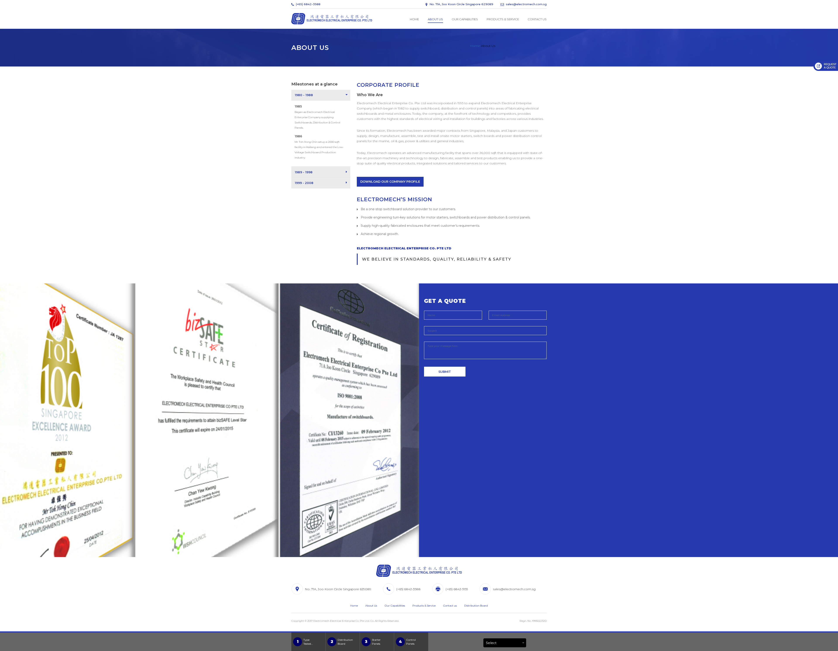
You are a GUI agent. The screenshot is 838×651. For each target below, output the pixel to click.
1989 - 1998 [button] (304, 172)
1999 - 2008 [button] (304, 183)
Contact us (537, 19)
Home (414, 19)
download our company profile (390, 182)
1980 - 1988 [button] (304, 95)
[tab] (320, 95)
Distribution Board (476, 605)
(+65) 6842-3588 (307, 4)
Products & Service (503, 19)
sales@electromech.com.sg (526, 4)
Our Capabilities (465, 19)
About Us (435, 19)
